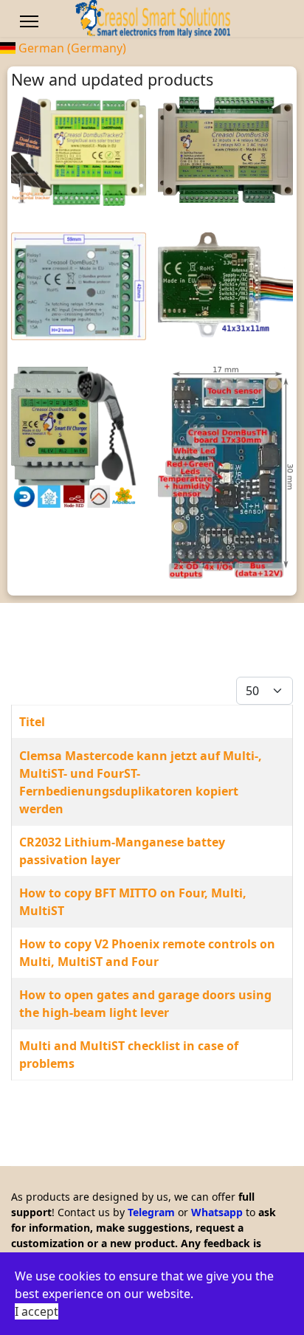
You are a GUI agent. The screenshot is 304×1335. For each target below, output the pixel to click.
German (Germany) (70, 48)
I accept (36, 1311)
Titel (32, 722)
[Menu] (29, 21)
